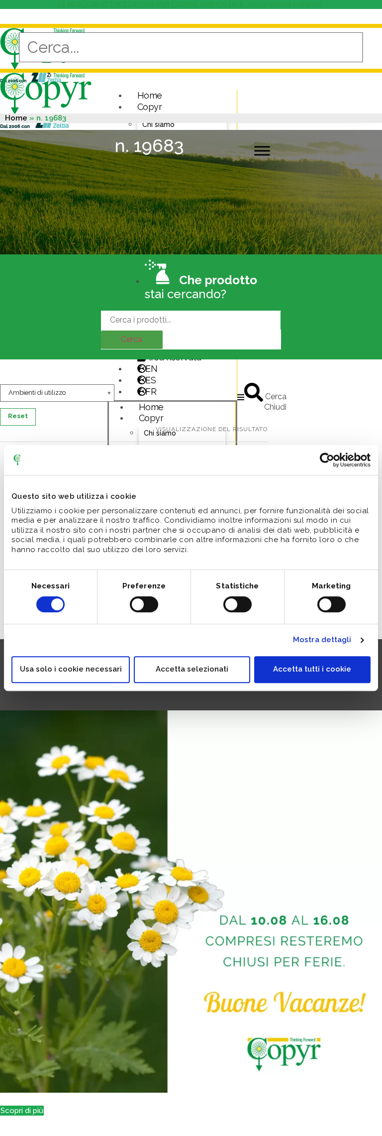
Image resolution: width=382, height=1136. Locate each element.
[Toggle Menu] (262, 151)
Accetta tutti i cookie (312, 669)
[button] (22, 1111)
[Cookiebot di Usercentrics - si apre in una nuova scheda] (327, 460)
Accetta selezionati (192, 669)
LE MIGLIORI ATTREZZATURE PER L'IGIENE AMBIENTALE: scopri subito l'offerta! (191, 4)
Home (149, 95)
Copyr (149, 107)
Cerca (131, 339)
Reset (18, 416)
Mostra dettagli (322, 639)
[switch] (144, 604)
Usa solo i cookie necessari (71, 669)
